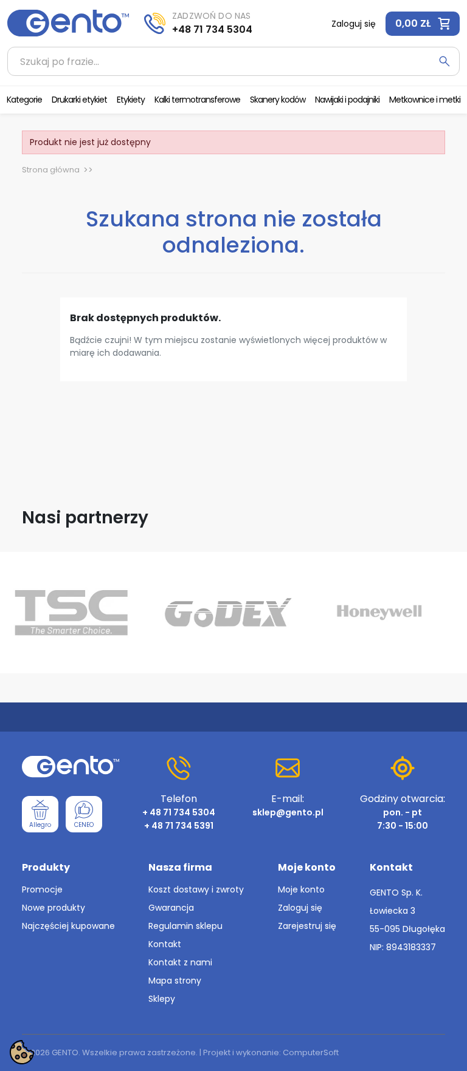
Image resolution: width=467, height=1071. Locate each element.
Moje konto (301, 889)
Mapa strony (174, 980)
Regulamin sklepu (185, 926)
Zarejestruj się (307, 926)
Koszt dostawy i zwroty (196, 889)
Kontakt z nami (180, 962)
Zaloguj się (300, 908)
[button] (423, 24)
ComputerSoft (311, 1052)
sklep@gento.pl (287, 812)
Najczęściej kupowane (68, 926)
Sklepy (161, 999)
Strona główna (51, 169)
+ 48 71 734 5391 (178, 826)
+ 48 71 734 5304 (178, 812)
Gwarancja (171, 908)
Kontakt (164, 944)
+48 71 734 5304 (212, 29)
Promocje (42, 889)
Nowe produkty (53, 908)
